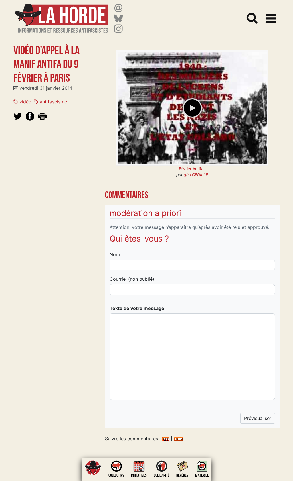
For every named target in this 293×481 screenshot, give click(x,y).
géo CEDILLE (196, 174)
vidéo (24, 102)
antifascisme (52, 102)
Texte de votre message (137, 308)
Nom (115, 254)
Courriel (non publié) (132, 279)
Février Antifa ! (192, 168)
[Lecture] (192, 108)
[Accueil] (61, 15)
